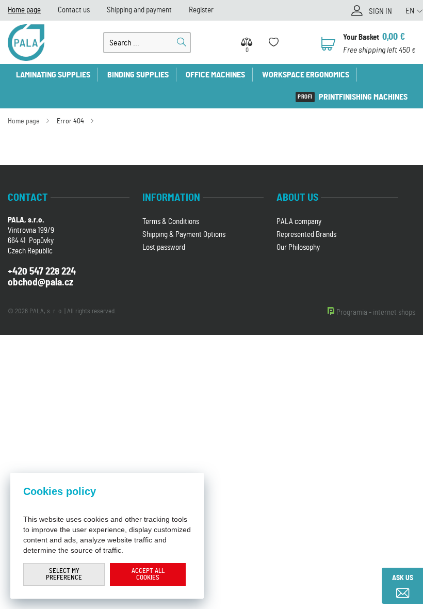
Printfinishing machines (363, 97)
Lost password (163, 247)
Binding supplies (138, 75)
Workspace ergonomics (305, 75)
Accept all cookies (148, 574)
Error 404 (70, 121)
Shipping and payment (139, 10)
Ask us (402, 578)
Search (181, 42)
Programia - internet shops (375, 312)
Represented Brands (306, 234)
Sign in (380, 11)
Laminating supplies (53, 75)
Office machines (215, 75)
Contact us (74, 10)
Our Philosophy (298, 247)
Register (201, 10)
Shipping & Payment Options (183, 234)
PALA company (298, 222)
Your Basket (361, 37)
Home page (24, 10)
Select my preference (64, 574)
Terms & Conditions (170, 222)
